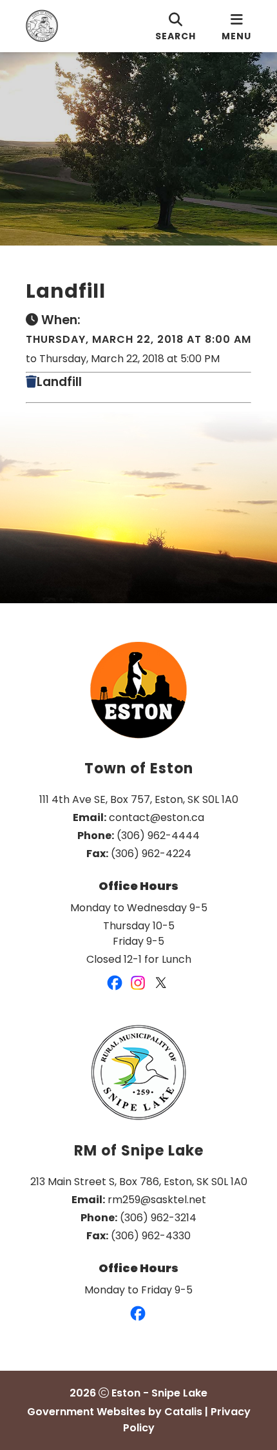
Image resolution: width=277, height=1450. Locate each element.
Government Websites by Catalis (114, 1411)
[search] (175, 26)
